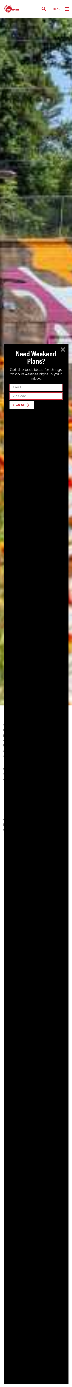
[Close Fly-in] (63, 349)
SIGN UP (19, 405)
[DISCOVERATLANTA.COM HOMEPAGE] (11, 9)
